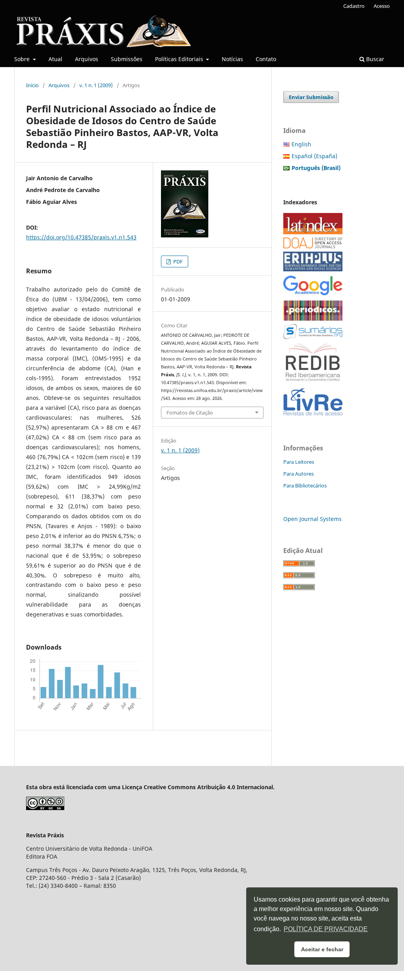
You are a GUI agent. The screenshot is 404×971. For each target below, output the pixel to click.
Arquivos (86, 59)
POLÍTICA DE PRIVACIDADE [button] (326, 929)
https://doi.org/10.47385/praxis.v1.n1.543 (81, 237)
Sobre (22, 59)
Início (32, 85)
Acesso (382, 5)
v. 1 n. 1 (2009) (96, 85)
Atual (55, 59)
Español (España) (314, 156)
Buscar (374, 59)
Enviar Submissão (311, 97)
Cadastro (354, 5)
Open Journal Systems (312, 519)
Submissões (126, 59)
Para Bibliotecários (305, 485)
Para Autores (298, 473)
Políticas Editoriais (180, 59)
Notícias (232, 59)
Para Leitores (298, 461)
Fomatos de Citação (189, 412)
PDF (177, 261)
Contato (266, 59)
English (301, 144)
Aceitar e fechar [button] (322, 949)
